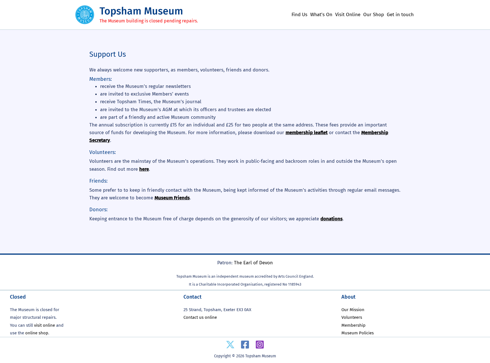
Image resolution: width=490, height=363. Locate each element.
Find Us (299, 15)
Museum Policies (357, 332)
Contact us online (200, 317)
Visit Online (347, 15)
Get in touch (400, 15)
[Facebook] (245, 344)
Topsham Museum (141, 11)
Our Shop (373, 15)
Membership (353, 325)
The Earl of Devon (253, 263)
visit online (44, 325)
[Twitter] (230, 344)
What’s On (321, 15)
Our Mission (352, 309)
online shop (36, 332)
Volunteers (351, 317)
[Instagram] (259, 344)
